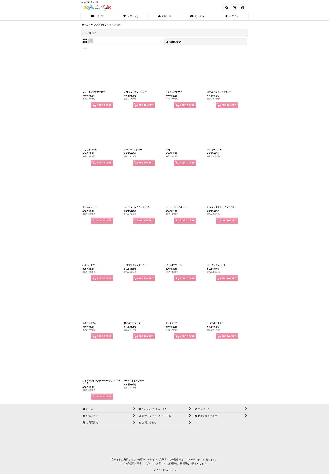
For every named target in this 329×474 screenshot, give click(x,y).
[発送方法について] (242, 7)
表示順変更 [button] (175, 41)
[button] (226, 7)
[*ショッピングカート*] (234, 7)
